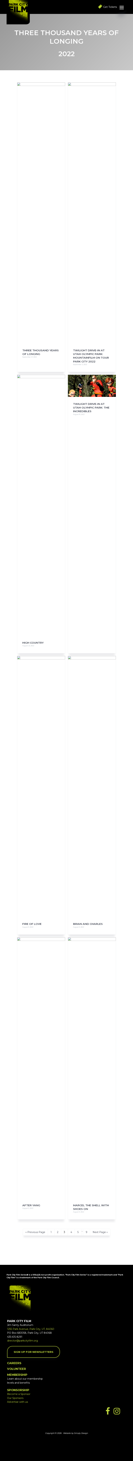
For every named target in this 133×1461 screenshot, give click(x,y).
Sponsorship (18, 1390)
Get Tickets (110, 7)
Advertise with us (17, 1401)
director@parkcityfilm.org (22, 1340)
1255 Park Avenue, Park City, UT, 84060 (30, 1329)
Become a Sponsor (18, 1394)
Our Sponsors (15, 1398)
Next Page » (100, 1232)
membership (17, 1374)
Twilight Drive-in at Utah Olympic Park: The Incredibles (91, 407)
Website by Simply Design (75, 1433)
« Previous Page (35, 1232)
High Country (33, 642)
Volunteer (16, 1369)
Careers (14, 1363)
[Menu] (121, 7)
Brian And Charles (88, 924)
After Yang (31, 1205)
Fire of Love (32, 924)
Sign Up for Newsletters (33, 1352)
